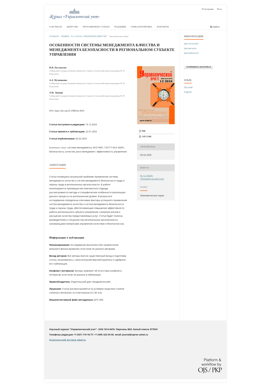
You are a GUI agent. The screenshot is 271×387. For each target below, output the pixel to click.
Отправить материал (198, 67)
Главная (54, 36)
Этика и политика (141, 27)
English (188, 91)
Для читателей (191, 43)
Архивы (65, 36)
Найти (216, 26)
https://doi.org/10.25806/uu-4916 (69, 111)
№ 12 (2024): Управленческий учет (89, 36)
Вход (219, 9)
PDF (143, 131)
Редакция (120, 27)
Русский (188, 87)
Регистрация (207, 9)
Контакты (163, 27)
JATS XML (146, 136)
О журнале (55, 27)
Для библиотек (191, 53)
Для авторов (190, 48)
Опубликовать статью (96, 27)
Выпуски (72, 27)
